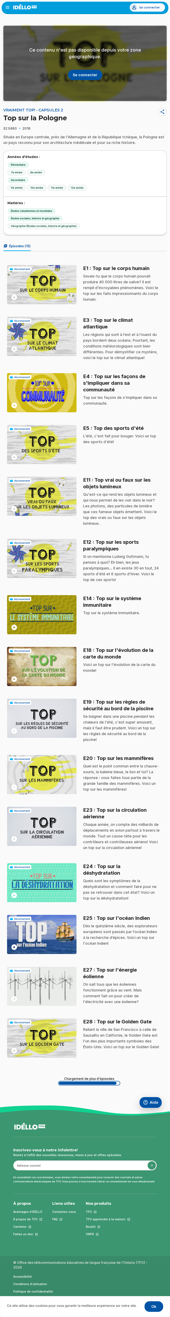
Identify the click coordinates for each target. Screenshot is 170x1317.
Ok (153, 1306)
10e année (36, 187)
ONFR (105, 1234)
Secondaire (18, 180)
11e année (57, 187)
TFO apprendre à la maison (105, 1219)
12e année (77, 187)
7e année (16, 172)
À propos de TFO (27, 1219)
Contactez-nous (64, 1211)
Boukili (105, 1226)
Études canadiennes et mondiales (31, 210)
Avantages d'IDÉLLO (27, 1211)
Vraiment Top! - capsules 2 (33, 110)
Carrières (27, 1226)
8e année (36, 172)
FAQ (64, 1219)
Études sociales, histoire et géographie (35, 218)
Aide (152, 1103)
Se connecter (149, 7)
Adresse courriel (27, 1167)
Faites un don (27, 1234)
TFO (105, 1211)
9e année (17, 187)
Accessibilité (22, 1276)
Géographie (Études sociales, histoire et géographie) (43, 226)
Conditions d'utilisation (30, 1284)
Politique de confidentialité (33, 1291)
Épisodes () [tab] (17, 246)
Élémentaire (18, 164)
